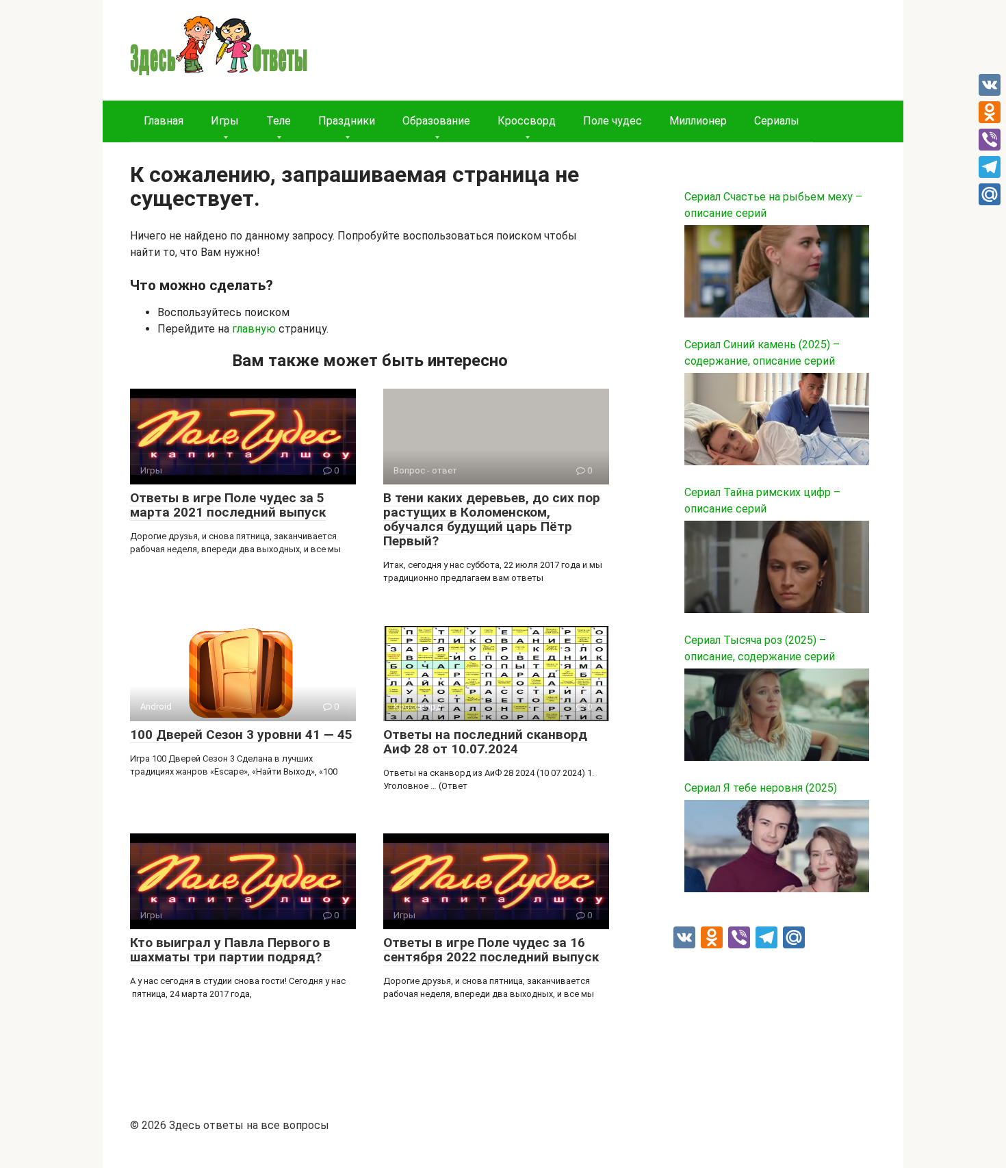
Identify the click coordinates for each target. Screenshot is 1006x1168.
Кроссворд (527, 120)
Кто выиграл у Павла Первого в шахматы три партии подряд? (230, 950)
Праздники (346, 120)
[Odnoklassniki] (989, 112)
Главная (163, 120)
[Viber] (989, 139)
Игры (225, 120)
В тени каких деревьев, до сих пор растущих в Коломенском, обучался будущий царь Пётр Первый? (491, 519)
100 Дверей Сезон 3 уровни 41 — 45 (241, 734)
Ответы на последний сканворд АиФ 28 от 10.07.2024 (485, 742)
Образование (436, 120)
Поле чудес (612, 120)
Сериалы (776, 120)
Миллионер (698, 120)
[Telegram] (989, 167)
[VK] (989, 85)
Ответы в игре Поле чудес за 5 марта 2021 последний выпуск (228, 505)
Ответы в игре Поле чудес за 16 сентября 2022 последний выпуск (491, 950)
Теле (278, 120)
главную (254, 328)
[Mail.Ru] (989, 194)
